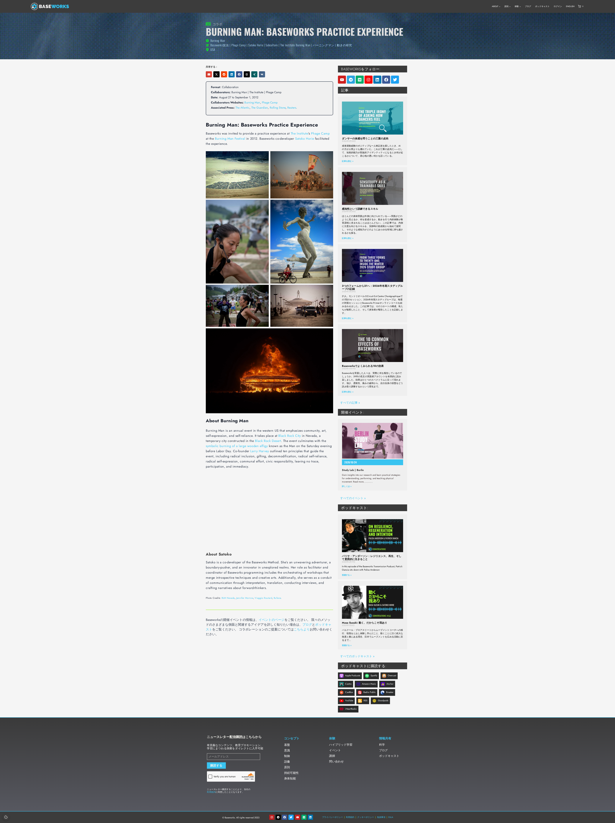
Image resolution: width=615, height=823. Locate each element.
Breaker (390, 692)
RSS (365, 700)
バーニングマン (323, 45)
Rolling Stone (278, 108)
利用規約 (211, 792)
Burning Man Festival (230, 138)
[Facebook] (386, 80)
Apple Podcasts (352, 675)
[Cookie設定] (6, 817)
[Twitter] (395, 80)
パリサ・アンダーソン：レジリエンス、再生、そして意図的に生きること (371, 557)
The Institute (299, 133)
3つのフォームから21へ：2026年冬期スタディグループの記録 (372, 287)
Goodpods (383, 700)
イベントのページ (271, 619)
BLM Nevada (228, 598)
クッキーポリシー (365, 817)
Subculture (272, 45)
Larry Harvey (259, 451)
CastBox (349, 692)
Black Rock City (289, 435)
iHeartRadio (351, 708)
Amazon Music (369, 683)
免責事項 (381, 817)
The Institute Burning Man (295, 45)
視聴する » (346, 575)
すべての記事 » (350, 403)
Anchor (390, 683)
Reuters (291, 108)
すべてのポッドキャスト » (357, 656)
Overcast (392, 675)
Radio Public (369, 692)
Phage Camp (238, 45)
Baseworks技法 (219, 45)
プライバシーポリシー (332, 817)
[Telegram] (351, 80)
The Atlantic (242, 108)
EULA (390, 817)
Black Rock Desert (268, 441)
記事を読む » (347, 161)
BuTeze (277, 598)
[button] (209, 74)
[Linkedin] (377, 80)
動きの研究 (344, 45)
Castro (348, 683)
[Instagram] (369, 80)
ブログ (528, 6)
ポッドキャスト (542, 6)
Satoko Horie (255, 45)
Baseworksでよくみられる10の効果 (363, 366)
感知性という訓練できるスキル (360, 209)
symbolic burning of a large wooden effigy (237, 446)
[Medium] (360, 80)
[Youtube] (342, 80)
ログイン (558, 6)
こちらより (302, 629)
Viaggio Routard (263, 598)
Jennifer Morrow (244, 598)
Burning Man (252, 102)
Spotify (374, 675)
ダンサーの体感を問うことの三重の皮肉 (365, 138)
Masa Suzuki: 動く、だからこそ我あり (364, 623)
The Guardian (259, 108)
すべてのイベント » (353, 498)
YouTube (349, 700)
